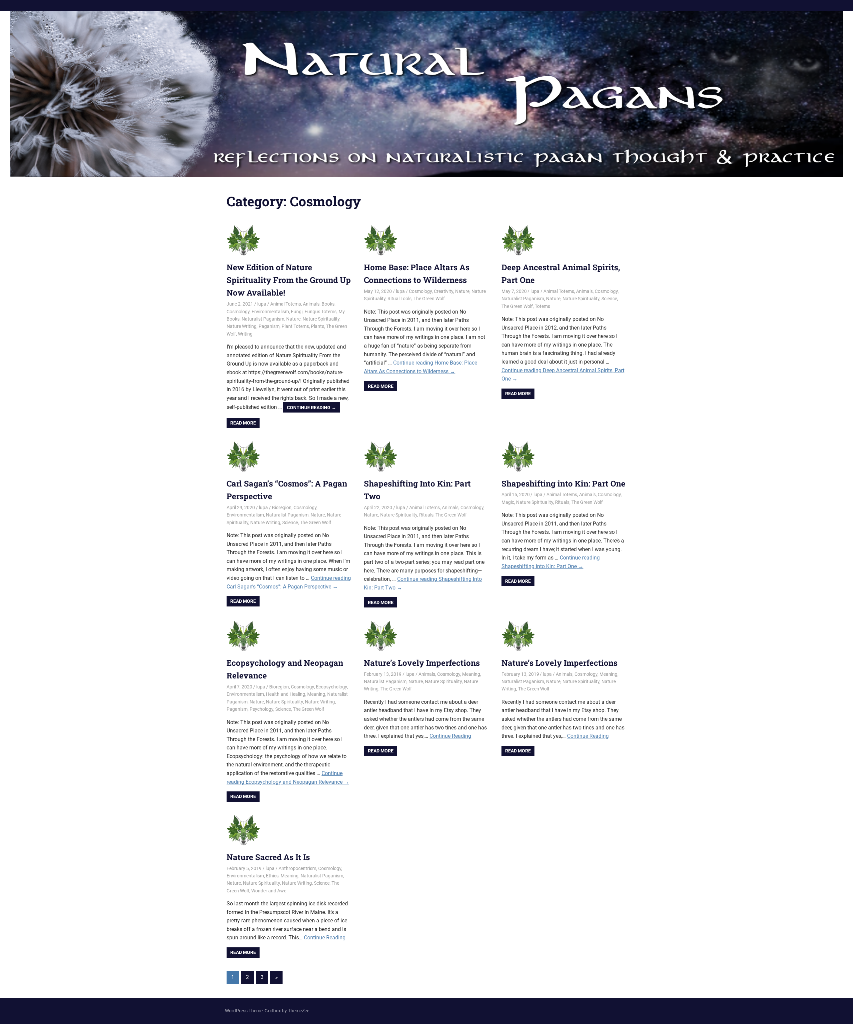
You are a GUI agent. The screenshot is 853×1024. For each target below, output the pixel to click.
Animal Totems (285, 304)
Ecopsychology (331, 686)
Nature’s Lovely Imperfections (422, 662)
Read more (243, 423)
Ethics (272, 875)
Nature (293, 319)
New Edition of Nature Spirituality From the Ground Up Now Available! (289, 280)
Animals (311, 304)
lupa (261, 304)
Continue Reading (450, 736)
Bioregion (282, 507)
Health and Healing (285, 694)
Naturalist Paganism (263, 319)
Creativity (443, 291)
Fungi (297, 311)
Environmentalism (270, 311)
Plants (317, 326)
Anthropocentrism (297, 868)
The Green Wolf (429, 298)
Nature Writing (242, 326)
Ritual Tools (400, 298)
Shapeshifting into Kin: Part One (563, 483)
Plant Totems (295, 326)
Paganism (269, 326)
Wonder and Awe (268, 890)
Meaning (316, 694)
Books (328, 304)
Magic (507, 502)
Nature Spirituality (321, 319)
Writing (245, 334)
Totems (542, 306)
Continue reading (313, 409)
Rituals (426, 514)
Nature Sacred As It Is (268, 857)
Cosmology (238, 311)
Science (609, 298)
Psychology (261, 709)
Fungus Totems (321, 311)
